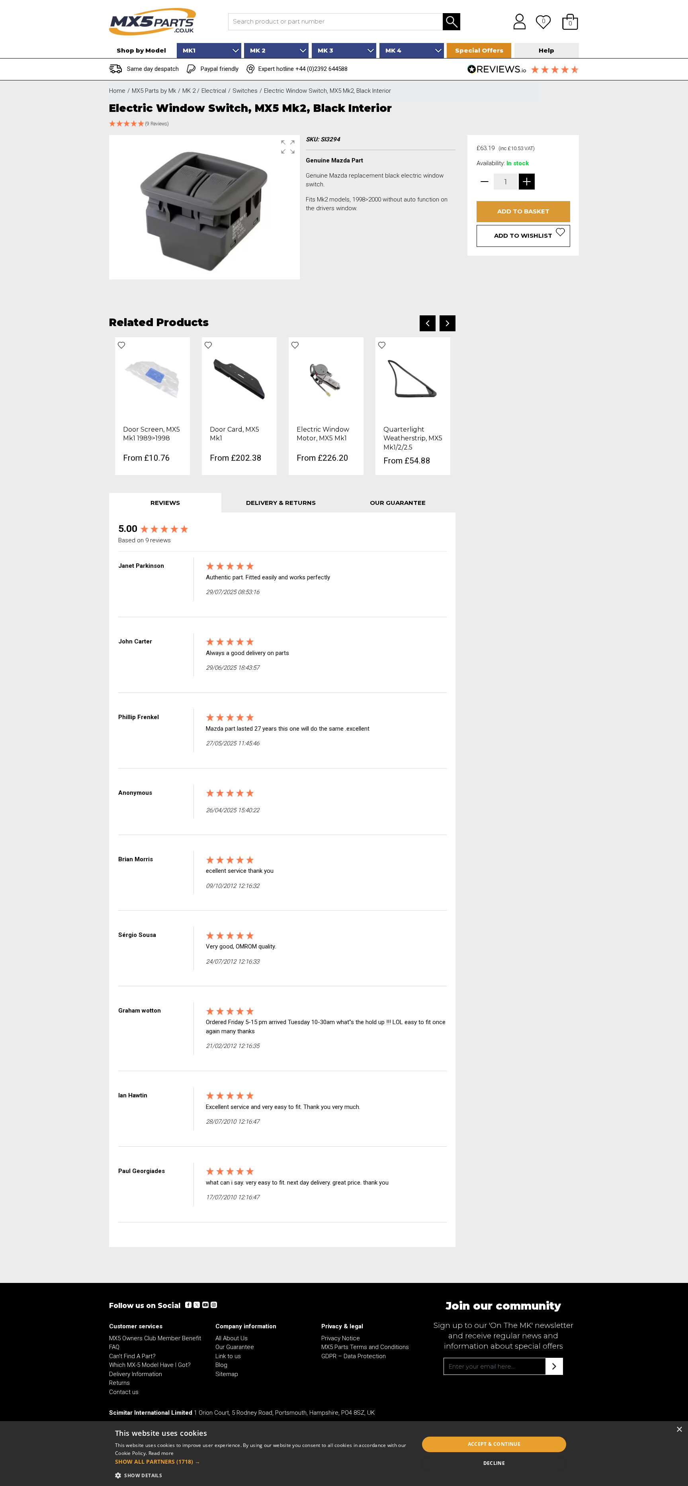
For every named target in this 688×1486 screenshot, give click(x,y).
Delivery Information (135, 1374)
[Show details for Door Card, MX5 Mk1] (239, 378)
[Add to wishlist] (121, 345)
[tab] (165, 502)
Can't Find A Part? (132, 1356)
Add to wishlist (523, 235)
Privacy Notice (340, 1338)
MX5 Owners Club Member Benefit (155, 1338)
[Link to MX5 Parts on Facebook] (188, 1305)
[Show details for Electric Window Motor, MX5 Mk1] (326, 378)
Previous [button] (428, 323)
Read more (161, 1453)
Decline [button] (494, 1463)
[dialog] (344, 1453)
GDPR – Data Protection (353, 1356)
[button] (570, 21)
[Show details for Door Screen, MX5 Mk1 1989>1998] (152, 378)
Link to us (228, 1356)
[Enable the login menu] (517, 21)
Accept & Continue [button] (494, 1444)
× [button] (679, 1430)
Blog (221, 1365)
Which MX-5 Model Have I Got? (150, 1365)
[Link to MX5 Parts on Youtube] (205, 1305)
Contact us (124, 1392)
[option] (152, 406)
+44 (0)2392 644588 (321, 68)
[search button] (451, 21)
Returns (119, 1382)
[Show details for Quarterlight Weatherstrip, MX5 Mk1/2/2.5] (412, 378)
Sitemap (226, 1374)
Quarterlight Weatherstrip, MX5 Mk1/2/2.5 (412, 438)
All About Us (231, 1338)
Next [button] (447, 323)
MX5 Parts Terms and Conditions (365, 1347)
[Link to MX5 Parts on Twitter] (197, 1305)
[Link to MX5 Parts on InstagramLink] (213, 1305)
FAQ (114, 1347)
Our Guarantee (234, 1347)
